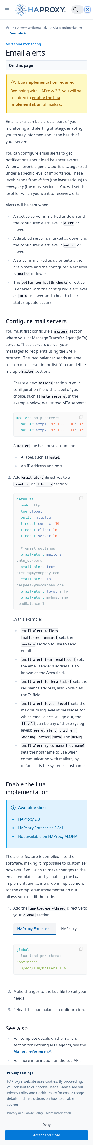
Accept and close (46, 1135)
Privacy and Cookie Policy (25, 1113)
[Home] (8, 28)
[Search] (77, 9)
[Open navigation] (7, 9)
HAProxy (69, 928)
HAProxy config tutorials (31, 28)
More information (58, 1113)
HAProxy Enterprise (34, 928)
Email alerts (18, 33)
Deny (46, 1124)
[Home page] (41, 10)
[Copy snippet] (81, 417)
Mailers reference (29, 1051)
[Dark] (87, 9)
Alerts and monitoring (67, 28)
